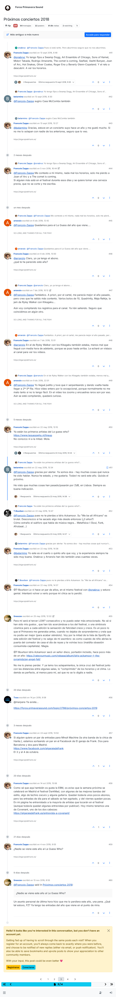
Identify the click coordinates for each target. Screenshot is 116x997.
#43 (110, 123)
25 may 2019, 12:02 (43, 616)
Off (15, 26)
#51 (110, 467)
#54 (110, 585)
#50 (110, 427)
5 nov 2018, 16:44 (48, 168)
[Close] (108, 930)
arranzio (18, 220)
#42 (110, 96)
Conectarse (28, 967)
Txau (16, 697)
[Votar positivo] (93, 82)
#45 (110, 220)
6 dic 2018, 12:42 (41, 220)
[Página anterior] (41, 979)
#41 (110, 52)
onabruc (22, 48)
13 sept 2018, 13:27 (49, 123)
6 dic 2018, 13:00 (48, 254)
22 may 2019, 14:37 (49, 585)
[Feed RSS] (77, 25)
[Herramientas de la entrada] (110, 82)
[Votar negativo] (103, 82)
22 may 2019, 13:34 (44, 467)
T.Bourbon (19, 511)
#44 (110, 168)
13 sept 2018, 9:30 (43, 96)
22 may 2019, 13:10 (49, 427)
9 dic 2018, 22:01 (41, 380)
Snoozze (18, 616)
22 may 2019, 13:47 (44, 511)
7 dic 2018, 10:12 (40, 290)
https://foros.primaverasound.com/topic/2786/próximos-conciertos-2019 (55, 708)
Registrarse (13, 967)
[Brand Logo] (9, 7)
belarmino (18, 96)
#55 (110, 616)
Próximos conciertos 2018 (57, 884)
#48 (110, 340)
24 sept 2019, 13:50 (49, 733)
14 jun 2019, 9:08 (38, 697)
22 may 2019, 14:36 (49, 548)
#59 (110, 844)
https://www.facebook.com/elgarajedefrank (39, 748)
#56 (110, 697)
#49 (110, 380)
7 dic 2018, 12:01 (47, 340)
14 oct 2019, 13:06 (48, 783)
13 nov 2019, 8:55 (42, 880)
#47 (110, 290)
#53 (110, 548)
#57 (110, 733)
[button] (4, 993)
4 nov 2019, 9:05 (48, 844)
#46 (110, 254)
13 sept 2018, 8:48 (48, 52)
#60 (110, 880)
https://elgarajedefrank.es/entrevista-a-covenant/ (42, 813)
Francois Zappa (21, 52)
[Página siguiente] (75, 979)
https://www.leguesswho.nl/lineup (33, 435)
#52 (110, 511)
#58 (110, 783)
